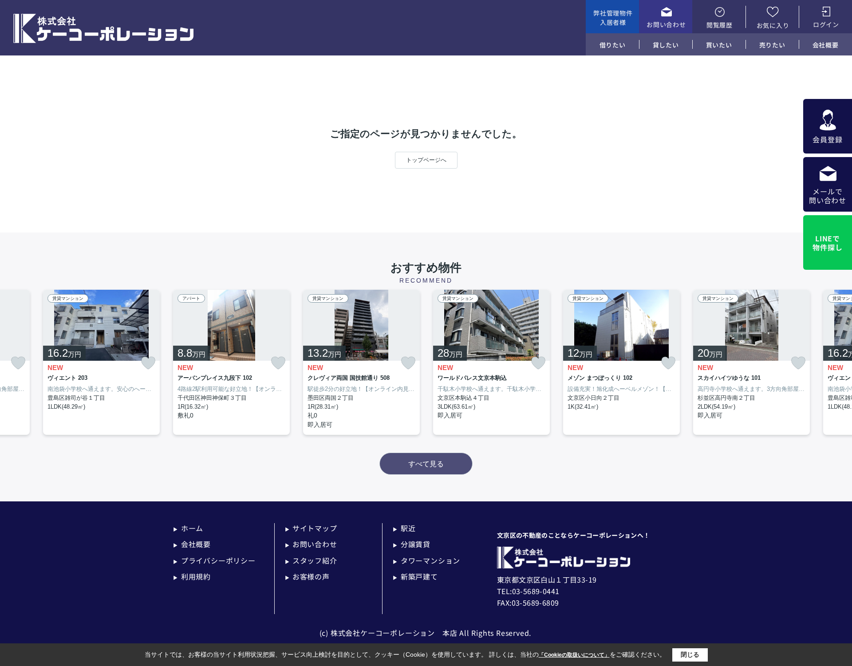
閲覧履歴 (719, 24)
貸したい (666, 44)
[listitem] (231, 362)
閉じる (690, 654)
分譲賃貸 (411, 544)
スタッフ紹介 (311, 560)
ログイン (826, 24)
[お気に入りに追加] (18, 363)
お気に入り (773, 25)
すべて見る (426, 464)
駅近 (404, 528)
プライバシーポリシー (214, 560)
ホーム (188, 528)
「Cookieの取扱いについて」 (574, 655)
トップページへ (426, 160)
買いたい (719, 44)
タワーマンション (426, 560)
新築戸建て (415, 576)
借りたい (613, 44)
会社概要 (826, 44)
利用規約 (192, 576)
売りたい (772, 44)
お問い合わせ (666, 24)
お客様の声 (307, 576)
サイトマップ (311, 528)
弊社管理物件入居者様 (612, 17)
